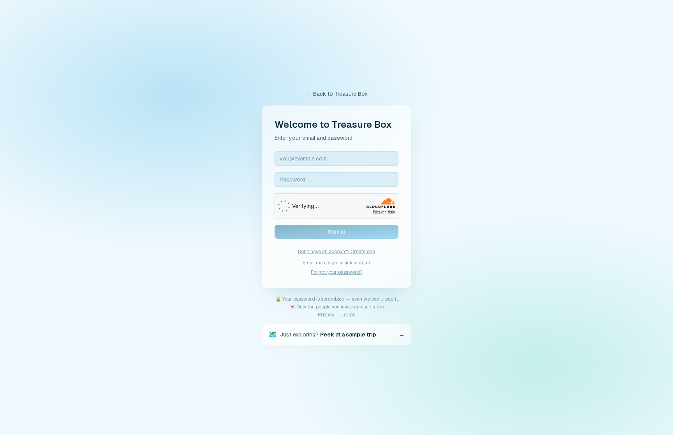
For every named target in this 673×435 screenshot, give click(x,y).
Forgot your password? (336, 272)
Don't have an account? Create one (336, 251)
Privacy (326, 315)
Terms (348, 315)
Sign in (336, 231)
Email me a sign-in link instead (336, 263)
